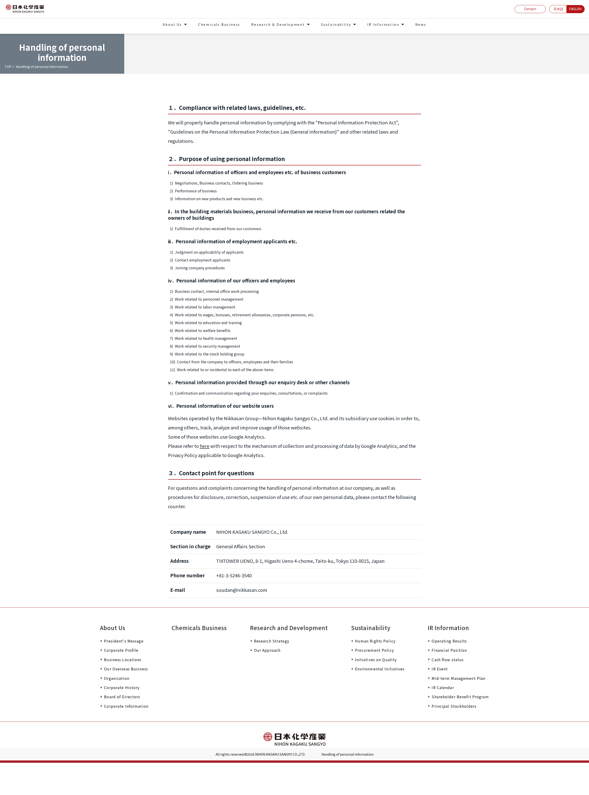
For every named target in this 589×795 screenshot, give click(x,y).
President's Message (123, 640)
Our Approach (267, 650)
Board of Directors (122, 696)
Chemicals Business (199, 628)
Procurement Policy (374, 650)
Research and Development (289, 628)
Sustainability (370, 628)
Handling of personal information (347, 754)
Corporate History (121, 687)
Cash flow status (448, 659)
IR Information (448, 628)
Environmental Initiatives (380, 668)
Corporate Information (126, 706)
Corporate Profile (121, 650)
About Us (112, 628)
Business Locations (122, 659)
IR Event (440, 668)
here (204, 446)
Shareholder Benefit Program (460, 696)
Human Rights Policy (375, 640)
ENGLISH (575, 9)
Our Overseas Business (126, 668)
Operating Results (449, 640)
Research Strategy (271, 640)
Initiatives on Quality (376, 659)
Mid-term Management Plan (458, 678)
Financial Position (449, 650)
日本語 (558, 9)
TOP (8, 66)
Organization (116, 678)
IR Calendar (443, 687)
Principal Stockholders (454, 706)
